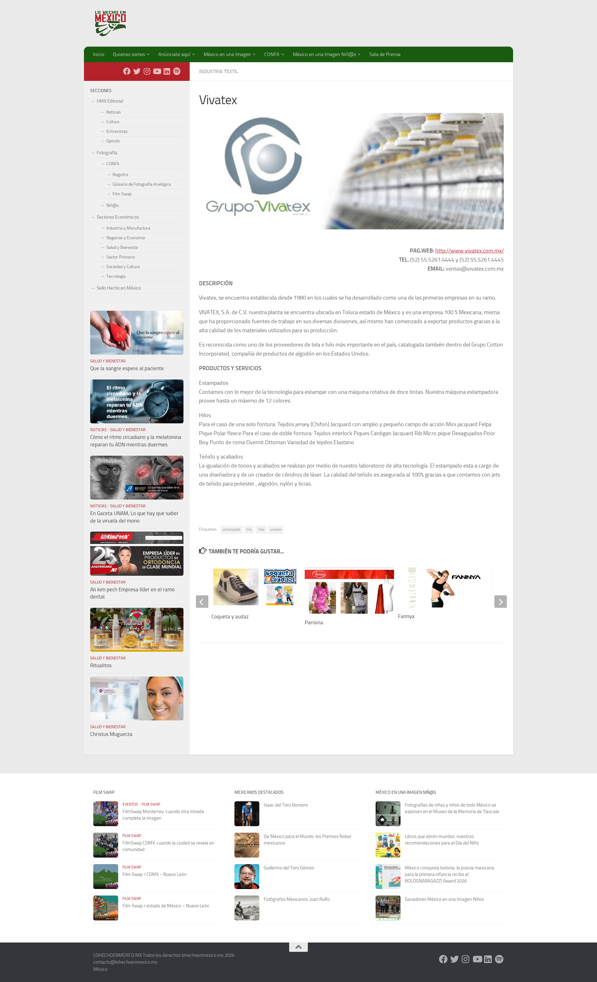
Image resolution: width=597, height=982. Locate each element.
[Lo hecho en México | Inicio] (115, 23)
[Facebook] (127, 71)
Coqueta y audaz (230, 616)
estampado (231, 529)
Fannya (406, 616)
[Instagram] (146, 71)
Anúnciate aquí (174, 54)
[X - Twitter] (137, 71)
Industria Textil (218, 71)
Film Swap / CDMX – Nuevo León (155, 874)
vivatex (275, 529)
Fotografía (107, 153)
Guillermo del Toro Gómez (289, 868)
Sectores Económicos (118, 217)
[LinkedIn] (166, 71)
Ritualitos (101, 665)
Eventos (130, 804)
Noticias (113, 112)
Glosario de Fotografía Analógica (142, 184)
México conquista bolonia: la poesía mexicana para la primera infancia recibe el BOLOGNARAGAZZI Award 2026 (449, 874)
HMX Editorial (110, 101)
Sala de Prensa (384, 54)
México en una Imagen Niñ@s (324, 54)
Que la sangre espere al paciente (127, 368)
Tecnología (116, 276)
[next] (500, 601)
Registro (120, 174)
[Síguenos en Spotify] (176, 71)
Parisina (314, 622)
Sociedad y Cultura (123, 266)
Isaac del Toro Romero (286, 805)
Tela (261, 529)
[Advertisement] (390, 20)
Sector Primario (120, 257)
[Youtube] (156, 71)
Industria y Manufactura (128, 228)
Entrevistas (117, 131)
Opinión (113, 141)
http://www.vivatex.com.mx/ (469, 250)
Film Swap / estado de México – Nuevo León (166, 906)
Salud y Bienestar (122, 247)
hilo (249, 529)
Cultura (112, 121)
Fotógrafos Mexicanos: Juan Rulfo (297, 899)
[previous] (202, 601)
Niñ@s (112, 205)
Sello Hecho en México (119, 288)
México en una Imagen (227, 54)
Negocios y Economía (125, 237)
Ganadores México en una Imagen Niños (444, 899)
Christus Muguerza (111, 734)
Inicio (98, 54)
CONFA (272, 54)
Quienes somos (129, 54)
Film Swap (122, 194)
